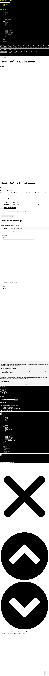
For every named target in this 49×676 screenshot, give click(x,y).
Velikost (6, 204)
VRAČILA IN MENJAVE (8, 407)
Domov (1, 58)
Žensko (4, 11)
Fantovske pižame (8, 34)
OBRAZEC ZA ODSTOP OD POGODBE (12, 409)
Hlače (6, 15)
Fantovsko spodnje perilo (10, 35)
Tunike (6, 13)
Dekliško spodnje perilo (9, 32)
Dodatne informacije (7, 216)
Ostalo (6, 20)
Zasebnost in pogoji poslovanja (10, 405)
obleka (31, 211)
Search (2, 399)
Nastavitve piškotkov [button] (8, 410)
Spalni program (8, 18)
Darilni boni (5, 41)
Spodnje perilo (8, 19)
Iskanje (12, 462)
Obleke (6, 14)
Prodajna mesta (6, 448)
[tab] (7, 216)
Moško (4, 21)
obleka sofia (36, 211)
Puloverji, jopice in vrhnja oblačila (11, 421)
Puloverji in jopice (8, 24)
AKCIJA (4, 37)
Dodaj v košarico (10, 207)
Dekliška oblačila (8, 30)
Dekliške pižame (8, 31)
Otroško (4, 29)
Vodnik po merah (4, 198)
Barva (6, 202)
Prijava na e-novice (5, 4)
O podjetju (4, 42)
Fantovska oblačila (8, 33)
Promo (4, 39)
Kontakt (4, 43)
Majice (6, 12)
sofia (41, 211)
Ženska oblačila (9, 58)
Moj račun (4, 5)
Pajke (4, 286)
